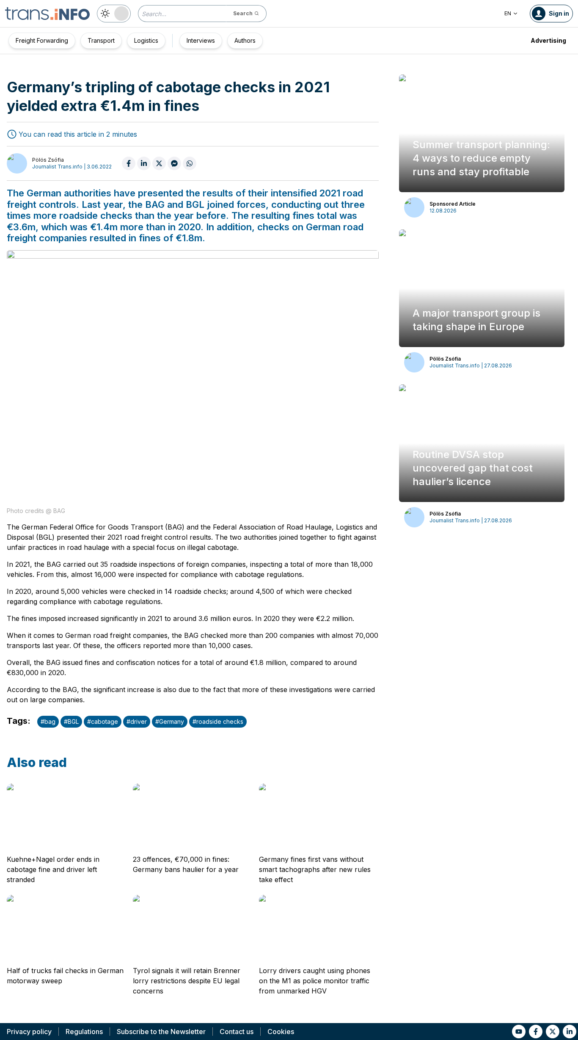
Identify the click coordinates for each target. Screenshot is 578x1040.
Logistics (146, 40)
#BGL (71, 721)
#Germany (169, 721)
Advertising (548, 40)
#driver (137, 721)
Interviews (201, 40)
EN (507, 13)
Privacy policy (29, 1031)
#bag (48, 721)
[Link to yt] (519, 1031)
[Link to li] (569, 1031)
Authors (245, 40)
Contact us (236, 1031)
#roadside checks (218, 721)
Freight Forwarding (42, 40)
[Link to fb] (535, 1031)
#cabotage (102, 721)
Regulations (84, 1031)
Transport (101, 40)
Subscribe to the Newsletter (161, 1031)
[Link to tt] (552, 1031)
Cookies (280, 1031)
